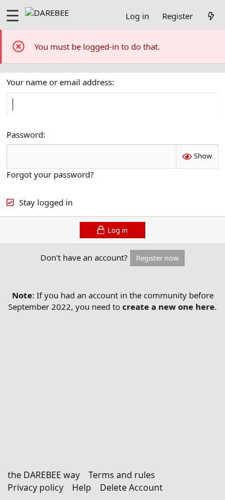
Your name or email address (59, 82)
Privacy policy (35, 487)
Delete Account (131, 487)
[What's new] (211, 16)
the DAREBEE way (44, 475)
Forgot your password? (50, 174)
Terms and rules (121, 475)
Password (25, 134)
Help (81, 487)
